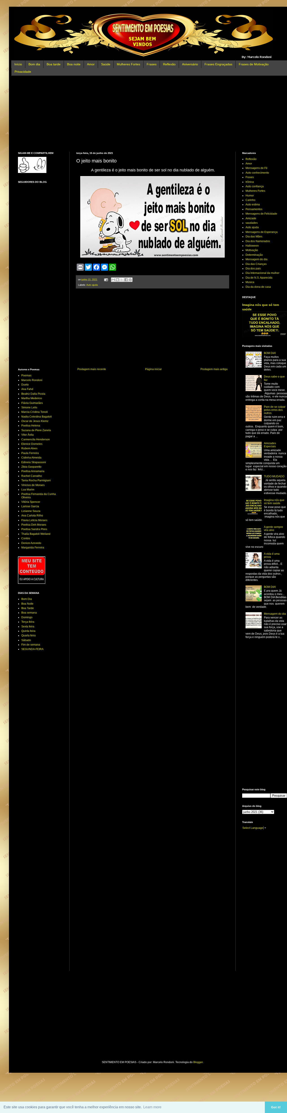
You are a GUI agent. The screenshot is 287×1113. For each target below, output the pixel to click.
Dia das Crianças (256, 264)
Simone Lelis (29, 407)
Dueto (25, 384)
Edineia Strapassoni (33, 462)
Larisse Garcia (30, 506)
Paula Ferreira (30, 453)
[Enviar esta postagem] (106, 279)
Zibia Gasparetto (31, 466)
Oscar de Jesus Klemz (34, 421)
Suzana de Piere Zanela (36, 430)
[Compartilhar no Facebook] (126, 279)
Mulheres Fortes (128, 64)
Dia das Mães (254, 236)
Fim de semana (30, 644)
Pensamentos (254, 209)
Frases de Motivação (254, 64)
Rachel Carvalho (31, 476)
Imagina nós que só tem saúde (274, 502)
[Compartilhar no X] (122, 279)
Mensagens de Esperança (262, 232)
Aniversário (190, 64)
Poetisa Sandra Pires (34, 529)
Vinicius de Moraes (33, 485)
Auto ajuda (92, 285)
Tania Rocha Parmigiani (36, 480)
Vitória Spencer (30, 501)
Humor (250, 195)
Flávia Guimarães (32, 403)
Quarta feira (28, 635)
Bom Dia (26, 599)
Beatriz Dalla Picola (33, 393)
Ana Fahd (27, 389)
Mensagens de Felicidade (261, 213)
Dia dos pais (253, 268)
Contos (25, 538)
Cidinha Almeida (31, 457)
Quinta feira (28, 631)
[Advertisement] (152, 113)
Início (18, 64)
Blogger (198, 1062)
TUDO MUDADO (274, 476)
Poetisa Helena (30, 425)
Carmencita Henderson (35, 439)
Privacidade (23, 71)
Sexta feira (27, 626)
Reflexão (169, 64)
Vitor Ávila (27, 434)
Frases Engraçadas (218, 64)
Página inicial (153, 369)
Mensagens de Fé (256, 168)
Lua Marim (27, 489)
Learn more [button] (152, 1107)
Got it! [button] (276, 1107)
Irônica (250, 181)
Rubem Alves (29, 448)
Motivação (252, 250)
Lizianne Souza (30, 511)
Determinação (254, 254)
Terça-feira (27, 621)
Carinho (250, 200)
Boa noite (73, 64)
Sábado (26, 640)
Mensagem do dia (256, 259)
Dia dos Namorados (258, 241)
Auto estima (253, 204)
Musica (250, 282)
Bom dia (34, 64)
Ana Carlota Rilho (32, 515)
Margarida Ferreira (32, 547)
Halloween (252, 245)
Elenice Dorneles (31, 444)
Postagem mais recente (91, 369)
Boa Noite (27, 603)
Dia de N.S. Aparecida (259, 277)
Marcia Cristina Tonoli (34, 412)
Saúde (105, 64)
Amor (91, 64)
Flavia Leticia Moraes (34, 520)
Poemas (26, 375)
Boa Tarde (27, 608)
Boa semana (29, 612)
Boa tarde (54, 64)
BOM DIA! (270, 353)
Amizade (251, 218)
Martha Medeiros (31, 398)
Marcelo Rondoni (31, 380)
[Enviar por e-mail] (113, 279)
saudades (252, 222)
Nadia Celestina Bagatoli (36, 416)
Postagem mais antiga (214, 369)
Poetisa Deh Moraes (33, 524)
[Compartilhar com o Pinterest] (130, 279)
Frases (152, 64)
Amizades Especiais (270, 445)
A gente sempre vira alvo (273, 528)
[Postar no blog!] (117, 279)
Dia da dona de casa (258, 286)
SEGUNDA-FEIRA (32, 649)
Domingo (27, 617)
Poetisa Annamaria (32, 471)
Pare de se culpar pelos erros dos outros (274, 410)
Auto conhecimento (257, 172)
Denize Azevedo (31, 543)
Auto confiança (255, 186)
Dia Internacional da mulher (262, 273)
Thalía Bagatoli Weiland (35, 533)
